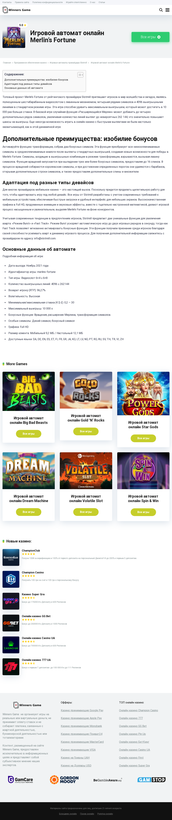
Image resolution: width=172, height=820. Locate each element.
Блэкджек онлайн (68, 813)
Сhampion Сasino (33, 572)
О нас (92, 2)
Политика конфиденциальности (47, 2)
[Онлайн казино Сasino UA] (11, 652)
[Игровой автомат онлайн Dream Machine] (29, 488)
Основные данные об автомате (23, 88)
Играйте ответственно (76, 2)
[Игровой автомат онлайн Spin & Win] (143, 488)
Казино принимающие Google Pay (82, 710)
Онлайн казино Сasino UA (38, 638)
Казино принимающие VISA (78, 749)
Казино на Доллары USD (76, 765)
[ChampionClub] (11, 565)
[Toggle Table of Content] (78, 75)
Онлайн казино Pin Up (132, 734)
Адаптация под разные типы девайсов (28, 84)
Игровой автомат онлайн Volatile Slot (86, 498)
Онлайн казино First (131, 757)
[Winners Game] (17, 9)
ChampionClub (31, 550)
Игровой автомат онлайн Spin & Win (143, 498)
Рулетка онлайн (105, 813)
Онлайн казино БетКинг (134, 741)
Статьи (102, 2)
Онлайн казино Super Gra (134, 765)
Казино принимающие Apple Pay (81, 718)
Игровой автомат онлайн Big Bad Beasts (29, 420)
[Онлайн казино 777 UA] (11, 674)
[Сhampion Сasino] (11, 586)
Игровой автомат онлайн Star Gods (143, 424)
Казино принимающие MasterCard (82, 741)
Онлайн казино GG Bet (36, 616)
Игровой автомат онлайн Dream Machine (28, 498)
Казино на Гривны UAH (75, 757)
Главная (7, 63)
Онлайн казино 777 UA (36, 660)
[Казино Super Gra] (11, 608)
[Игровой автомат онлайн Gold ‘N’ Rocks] (86, 407)
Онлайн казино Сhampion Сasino (138, 710)
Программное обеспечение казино (30, 63)
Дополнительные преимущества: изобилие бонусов (36, 79)
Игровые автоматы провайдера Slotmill (68, 63)
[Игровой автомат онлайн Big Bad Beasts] (29, 410)
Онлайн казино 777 (131, 718)
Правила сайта (22, 2)
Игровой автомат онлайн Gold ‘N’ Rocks (86, 418)
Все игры (149, 37)
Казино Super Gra (33, 594)
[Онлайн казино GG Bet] (11, 630)
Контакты (7, 2)
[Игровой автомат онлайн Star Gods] (143, 414)
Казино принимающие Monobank (81, 726)
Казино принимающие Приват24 (81, 734)
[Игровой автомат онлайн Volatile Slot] (86, 488)
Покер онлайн (87, 813)
